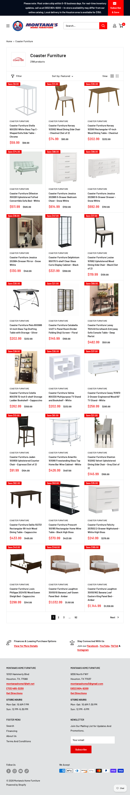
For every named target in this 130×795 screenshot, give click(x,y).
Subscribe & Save (115, 10)
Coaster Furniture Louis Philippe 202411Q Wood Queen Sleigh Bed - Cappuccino (25, 592)
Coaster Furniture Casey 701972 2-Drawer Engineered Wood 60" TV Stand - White (104, 396)
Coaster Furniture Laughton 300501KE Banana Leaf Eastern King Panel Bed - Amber (102, 594)
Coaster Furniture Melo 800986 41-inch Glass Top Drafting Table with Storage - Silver (26, 329)
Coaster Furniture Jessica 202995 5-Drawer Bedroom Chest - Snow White (63, 197)
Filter (19, 76)
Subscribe (81, 749)
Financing (11, 730)
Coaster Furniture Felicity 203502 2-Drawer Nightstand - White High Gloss (103, 528)
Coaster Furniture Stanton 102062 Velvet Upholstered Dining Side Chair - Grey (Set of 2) (104, 462)
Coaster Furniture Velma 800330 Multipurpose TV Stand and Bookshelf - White (65, 396)
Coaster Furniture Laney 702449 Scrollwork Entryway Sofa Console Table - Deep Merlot (103, 331)
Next (112, 617)
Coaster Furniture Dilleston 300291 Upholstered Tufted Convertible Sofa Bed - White (25, 197)
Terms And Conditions (18, 741)
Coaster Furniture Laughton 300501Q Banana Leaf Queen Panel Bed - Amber (63, 592)
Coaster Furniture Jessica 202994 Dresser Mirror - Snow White (25, 261)
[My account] (114, 25)
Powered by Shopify (16, 784)
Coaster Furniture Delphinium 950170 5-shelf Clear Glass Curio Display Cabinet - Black (64, 261)
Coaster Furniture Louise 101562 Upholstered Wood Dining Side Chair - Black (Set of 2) (103, 263)
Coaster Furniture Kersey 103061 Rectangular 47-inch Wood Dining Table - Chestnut (103, 129)
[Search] (103, 25)
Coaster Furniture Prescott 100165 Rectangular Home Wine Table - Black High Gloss (65, 528)
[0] (121, 26)
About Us (11, 735)
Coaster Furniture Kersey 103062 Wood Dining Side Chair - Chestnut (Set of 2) (64, 129)
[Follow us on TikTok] (26, 771)
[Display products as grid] (112, 76)
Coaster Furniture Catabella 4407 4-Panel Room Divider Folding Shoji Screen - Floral (63, 329)
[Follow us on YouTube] (20, 771)
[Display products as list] (117, 76)
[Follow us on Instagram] (14, 771)
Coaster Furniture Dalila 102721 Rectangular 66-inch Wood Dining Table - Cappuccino (26, 528)
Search (10, 725)
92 (76, 617)
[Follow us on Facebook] (8, 771)
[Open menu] (8, 26)
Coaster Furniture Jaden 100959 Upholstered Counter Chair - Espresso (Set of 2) (24, 460)
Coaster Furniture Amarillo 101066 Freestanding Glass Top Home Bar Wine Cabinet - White (65, 460)
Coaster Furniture (24, 41)
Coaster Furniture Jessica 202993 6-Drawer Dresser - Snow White (102, 197)
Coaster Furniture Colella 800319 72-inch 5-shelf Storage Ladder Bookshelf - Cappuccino (26, 396)
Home (9, 41)
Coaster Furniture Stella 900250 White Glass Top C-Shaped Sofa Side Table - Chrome (24, 131)
